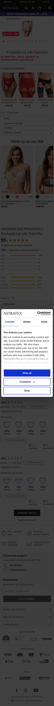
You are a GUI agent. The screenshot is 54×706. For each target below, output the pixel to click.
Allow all (27, 373)
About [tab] (44, 321)
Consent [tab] (9, 321)
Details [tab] (27, 321)
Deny (27, 390)
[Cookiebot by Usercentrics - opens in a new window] (38, 313)
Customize (25, 381)
